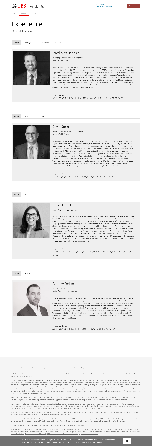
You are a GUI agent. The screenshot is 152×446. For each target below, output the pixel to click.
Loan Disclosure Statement (34, 432)
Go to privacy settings (94, 442)
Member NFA (96, 408)
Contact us (120, 6)
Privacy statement (27, 368)
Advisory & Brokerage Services (70, 432)
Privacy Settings (79, 368)
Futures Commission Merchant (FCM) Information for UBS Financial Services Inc (51, 434)
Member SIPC (20, 406)
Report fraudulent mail (64, 368)
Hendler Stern (38, 6)
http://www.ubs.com (26, 376)
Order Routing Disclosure (64, 429)
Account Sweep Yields (51, 432)
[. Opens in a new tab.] (19, 5)
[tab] (16, 42)
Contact (35, 14)
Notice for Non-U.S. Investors (20, 429)
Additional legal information (44, 368)
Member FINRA (32, 406)
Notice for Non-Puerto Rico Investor (43, 429)
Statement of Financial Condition (85, 429)
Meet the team (24, 14)
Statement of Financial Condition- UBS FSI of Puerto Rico (116, 429)
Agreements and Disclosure (88, 434)
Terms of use (15, 368)
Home (14, 14)
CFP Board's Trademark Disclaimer (91, 432)
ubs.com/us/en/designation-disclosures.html (72, 425)
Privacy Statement (27, 442)
